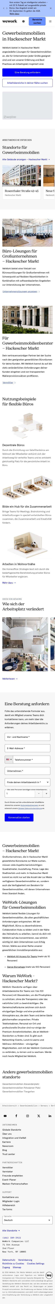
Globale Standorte (11, 1130)
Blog (4, 1150)
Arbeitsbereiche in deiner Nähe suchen (27, 83)
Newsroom (7, 1146)
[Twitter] (38, 1115)
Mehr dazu (14, 14)
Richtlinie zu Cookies (13, 1263)
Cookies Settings (35, 1263)
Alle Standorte (10, 1230)
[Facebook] (16, 1115)
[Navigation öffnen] (50, 21)
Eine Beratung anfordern (27, 72)
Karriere (6, 1142)
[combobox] (9, 759)
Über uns (7, 1134)
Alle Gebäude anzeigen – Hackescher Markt (24, 159)
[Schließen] (51, 8)
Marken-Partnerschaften (15, 1184)
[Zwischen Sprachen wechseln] (23, 21)
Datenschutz (8, 1260)
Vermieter (7, 1172)
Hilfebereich (8, 1205)
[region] (27, 106)
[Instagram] (27, 1115)
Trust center (8, 1154)
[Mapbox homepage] (9, 117)
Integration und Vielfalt (14, 1138)
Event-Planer (9, 1180)
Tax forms (7, 1209)
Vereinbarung (25, 1260)
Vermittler (7, 1167)
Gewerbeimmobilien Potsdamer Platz (21, 1088)
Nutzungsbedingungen (29, 805)
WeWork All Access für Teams (22, 956)
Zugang (6, 1267)
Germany (44, 1106)
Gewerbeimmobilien (28, 1106)
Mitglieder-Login (11, 1201)
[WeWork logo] (9, 21)
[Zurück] (3, 8)
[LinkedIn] (50, 1115)
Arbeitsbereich (9, 1106)
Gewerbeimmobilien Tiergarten (18, 1091)
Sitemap (17, 1267)
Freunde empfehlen (12, 1176)
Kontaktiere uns (10, 1197)
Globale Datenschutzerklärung (30, 808)
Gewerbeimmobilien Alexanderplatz (20, 1084)
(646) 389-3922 (11, 1238)
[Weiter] (6, 8)
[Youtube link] (5, 1115)
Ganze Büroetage (16, 967)
